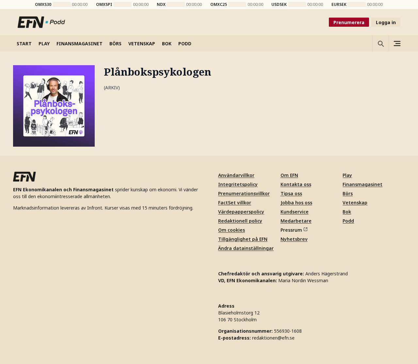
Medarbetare (296, 221)
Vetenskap (355, 202)
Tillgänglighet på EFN (242, 239)
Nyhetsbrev (294, 239)
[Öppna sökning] (380, 43)
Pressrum (291, 230)
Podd (348, 221)
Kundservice (295, 212)
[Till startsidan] (41, 22)
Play (347, 175)
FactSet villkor (234, 202)
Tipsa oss (291, 193)
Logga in (386, 22)
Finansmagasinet (362, 184)
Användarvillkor (236, 175)
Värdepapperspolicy (241, 212)
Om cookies (231, 230)
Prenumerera (348, 22)
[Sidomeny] (397, 43)
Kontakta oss (296, 184)
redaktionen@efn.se (273, 338)
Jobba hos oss (296, 202)
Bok (347, 212)
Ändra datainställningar (246, 248)
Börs (348, 193)
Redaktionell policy (240, 221)
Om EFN (289, 175)
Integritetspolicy (238, 184)
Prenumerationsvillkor (244, 193)
